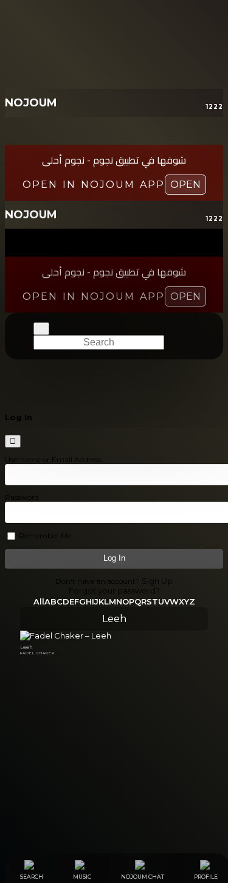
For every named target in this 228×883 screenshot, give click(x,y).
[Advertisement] (114, 742)
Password (22, 497)
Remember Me (44, 535)
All (38, 601)
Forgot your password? (114, 590)
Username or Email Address (53, 459)
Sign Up (157, 581)
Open (185, 184)
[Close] (13, 441)
